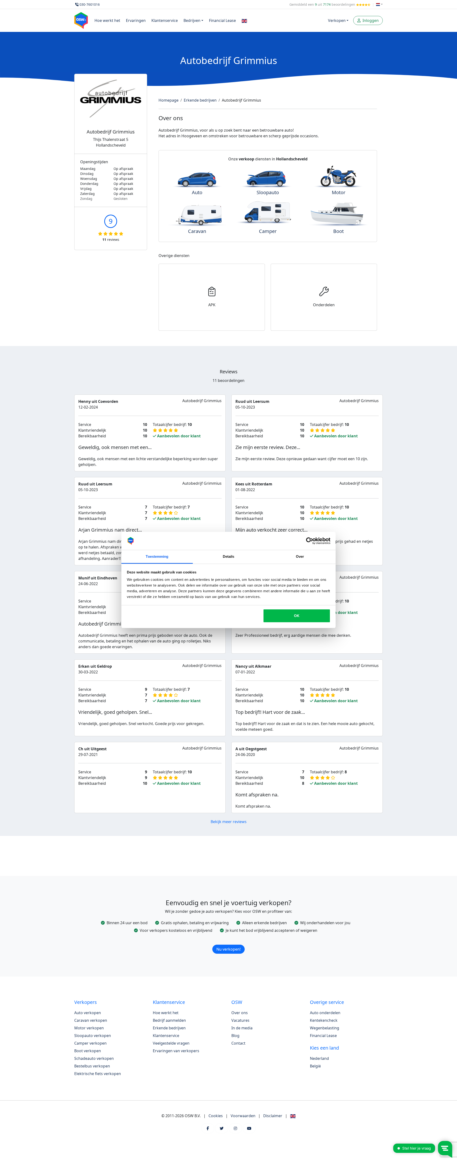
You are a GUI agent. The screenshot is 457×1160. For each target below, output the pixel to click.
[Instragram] (235, 1128)
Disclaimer (272, 1115)
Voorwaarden (243, 1115)
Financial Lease (222, 20)
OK (296, 616)
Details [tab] (228, 556)
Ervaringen (136, 20)
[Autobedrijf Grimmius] (110, 104)
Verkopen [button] (337, 20)
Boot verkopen (87, 1050)
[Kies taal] (379, 4)
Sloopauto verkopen (92, 1035)
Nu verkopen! (228, 949)
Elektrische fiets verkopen (97, 1073)
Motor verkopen (89, 1028)
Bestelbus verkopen (92, 1066)
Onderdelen (324, 304)
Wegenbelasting (324, 1028)
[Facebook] (207, 1128)
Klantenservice (164, 20)
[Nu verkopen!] (228, 943)
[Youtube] (249, 1128)
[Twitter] (221, 1128)
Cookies (216, 1115)
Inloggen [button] (370, 20)
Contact (238, 1043)
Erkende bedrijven (200, 100)
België (315, 1066)
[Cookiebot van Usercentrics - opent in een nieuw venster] (309, 540)
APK (211, 304)
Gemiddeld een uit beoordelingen (322, 4)
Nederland (319, 1058)
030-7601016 (89, 4)
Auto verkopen (87, 1012)
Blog (235, 1035)
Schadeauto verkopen (94, 1058)
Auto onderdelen (325, 1012)
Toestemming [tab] (157, 556)
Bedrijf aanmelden (169, 1020)
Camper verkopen (90, 1043)
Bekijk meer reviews (229, 821)
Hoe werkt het (107, 20)
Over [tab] (300, 556)
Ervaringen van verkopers (176, 1050)
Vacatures (240, 1020)
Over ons (239, 1012)
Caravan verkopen (90, 1020)
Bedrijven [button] (192, 20)
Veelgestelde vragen (171, 1043)
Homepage (169, 100)
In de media (242, 1028)
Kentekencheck (324, 1020)
